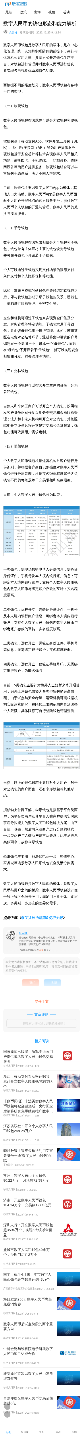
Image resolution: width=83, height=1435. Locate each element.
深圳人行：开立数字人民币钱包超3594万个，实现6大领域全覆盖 (28, 1229)
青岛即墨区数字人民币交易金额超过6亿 (28, 1401)
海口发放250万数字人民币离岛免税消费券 (27, 1301)
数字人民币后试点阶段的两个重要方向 (28, 1326)
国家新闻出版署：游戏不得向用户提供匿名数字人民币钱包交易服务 (28, 1056)
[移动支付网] (16, 4)
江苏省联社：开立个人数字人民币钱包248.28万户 (28, 1128)
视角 (51, 11)
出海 (37, 11)
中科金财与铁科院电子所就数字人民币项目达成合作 (28, 1351)
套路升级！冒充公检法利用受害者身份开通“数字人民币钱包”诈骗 (28, 1155)
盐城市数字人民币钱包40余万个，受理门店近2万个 (26, 1252)
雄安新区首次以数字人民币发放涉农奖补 (28, 1376)
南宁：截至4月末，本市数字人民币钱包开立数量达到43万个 (27, 1277)
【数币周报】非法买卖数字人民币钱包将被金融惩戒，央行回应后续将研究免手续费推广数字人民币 (28, 1108)
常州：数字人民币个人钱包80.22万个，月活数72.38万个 (26, 1178)
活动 (66, 11)
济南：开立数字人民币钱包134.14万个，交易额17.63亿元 (27, 1202)
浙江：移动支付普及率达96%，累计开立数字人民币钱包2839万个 (28, 1081)
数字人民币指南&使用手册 (42, 917)
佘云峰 (13, 32)
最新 (8, 11)
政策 (23, 11)
